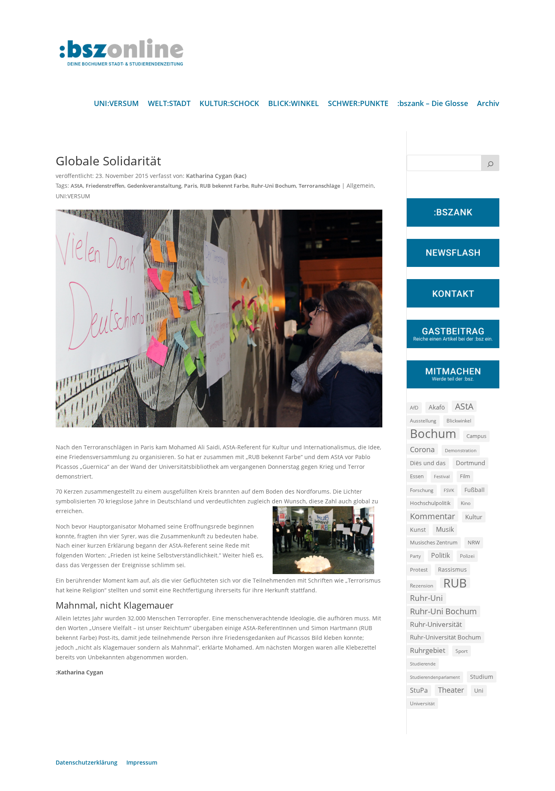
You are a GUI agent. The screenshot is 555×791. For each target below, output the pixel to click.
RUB (455, 583)
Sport (461, 651)
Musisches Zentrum (433, 542)
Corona (422, 449)
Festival (442, 476)
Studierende (423, 664)
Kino (465, 503)
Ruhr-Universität (436, 624)
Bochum (433, 434)
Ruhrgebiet (427, 650)
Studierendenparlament (435, 677)
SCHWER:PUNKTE (358, 104)
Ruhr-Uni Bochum (273, 185)
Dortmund (470, 463)
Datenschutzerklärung (86, 763)
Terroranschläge (319, 185)
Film (465, 476)
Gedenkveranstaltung (154, 185)
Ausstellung (423, 420)
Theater (451, 690)
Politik (440, 555)
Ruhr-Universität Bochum (445, 637)
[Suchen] (490, 163)
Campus (476, 436)
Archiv (488, 104)
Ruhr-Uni (426, 598)
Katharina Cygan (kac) (216, 176)
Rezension (421, 586)
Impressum (141, 763)
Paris (190, 185)
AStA (77, 185)
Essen (417, 476)
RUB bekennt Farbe (224, 185)
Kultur (473, 517)
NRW (474, 542)
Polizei (467, 556)
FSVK (449, 490)
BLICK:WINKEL (293, 104)
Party (415, 556)
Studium (481, 676)
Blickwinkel (459, 420)
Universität (422, 703)
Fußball (474, 490)
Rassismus (452, 569)
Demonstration (461, 450)
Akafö (437, 407)
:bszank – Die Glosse (432, 104)
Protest (419, 569)
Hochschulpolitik (430, 503)
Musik (445, 529)
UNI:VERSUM (116, 104)
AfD (414, 407)
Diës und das (428, 463)
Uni (478, 690)
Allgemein (360, 185)
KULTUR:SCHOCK (229, 104)
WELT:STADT (169, 104)
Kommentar (432, 516)
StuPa (419, 690)
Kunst (418, 529)
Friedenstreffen (105, 185)
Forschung (422, 490)
